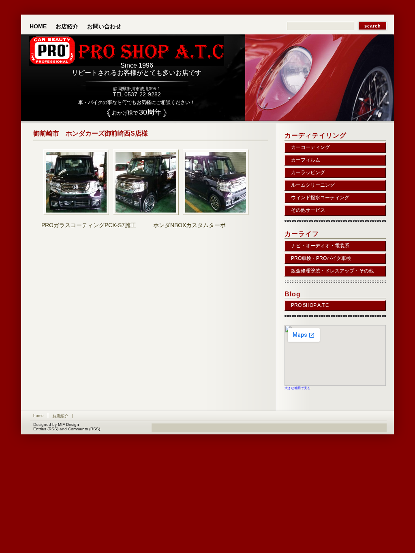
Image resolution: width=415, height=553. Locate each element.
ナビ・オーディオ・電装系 (320, 246)
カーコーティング (310, 147)
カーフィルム (305, 160)
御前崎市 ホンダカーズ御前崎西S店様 (90, 133)
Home (38, 26)
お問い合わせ (104, 26)
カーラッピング (308, 172)
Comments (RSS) (84, 429)
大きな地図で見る (297, 388)
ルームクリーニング (313, 185)
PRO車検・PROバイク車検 (321, 258)
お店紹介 (67, 26)
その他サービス (308, 210)
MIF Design (68, 424)
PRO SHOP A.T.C (310, 305)
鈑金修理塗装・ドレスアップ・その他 (332, 271)
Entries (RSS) (45, 429)
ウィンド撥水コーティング (320, 197)
